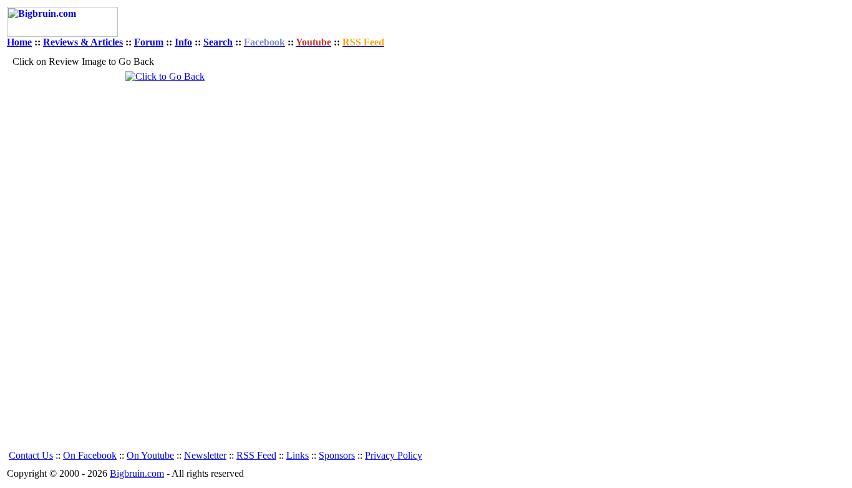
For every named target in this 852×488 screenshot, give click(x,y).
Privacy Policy (393, 455)
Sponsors (337, 455)
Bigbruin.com (137, 473)
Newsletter (205, 455)
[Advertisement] (371, 258)
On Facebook (90, 455)
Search (218, 42)
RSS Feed (256, 455)
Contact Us (31, 455)
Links (297, 455)
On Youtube (150, 455)
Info (183, 42)
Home (19, 42)
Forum (148, 42)
